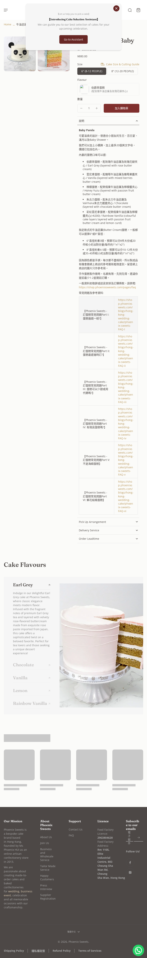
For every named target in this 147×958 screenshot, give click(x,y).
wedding (13, 891)
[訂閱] (138, 838)
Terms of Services (89, 950)
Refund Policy (62, 950)
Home (7, 24)
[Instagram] (130, 872)
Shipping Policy (14, 950)
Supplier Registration (48, 896)
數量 (80, 99)
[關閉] (116, 8)
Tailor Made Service (48, 868)
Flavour (82, 80)
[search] (130, 10)
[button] (121, 108)
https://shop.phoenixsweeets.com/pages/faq (107, 287)
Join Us (44, 843)
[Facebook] (130, 862)
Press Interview (46, 887)
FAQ (71, 835)
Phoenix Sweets (78, 941)
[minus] (81, 108)
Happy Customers (47, 877)
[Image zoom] (20, 53)
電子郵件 (129, 837)
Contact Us (75, 829)
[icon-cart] (138, 10)
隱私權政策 (38, 951)
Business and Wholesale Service (46, 854)
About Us (46, 837)
